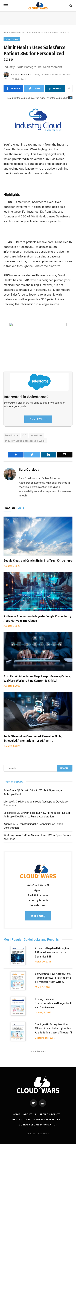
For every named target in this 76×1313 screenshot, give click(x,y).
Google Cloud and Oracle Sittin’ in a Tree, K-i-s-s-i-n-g (38, 560)
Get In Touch (21, 1119)
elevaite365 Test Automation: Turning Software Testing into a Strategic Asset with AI (53, 977)
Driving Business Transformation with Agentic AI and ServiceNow (53, 1003)
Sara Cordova (21, 74)
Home (7, 32)
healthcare (11, 435)
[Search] (70, 6)
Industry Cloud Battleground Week (25, 440)
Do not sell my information (38, 1124)
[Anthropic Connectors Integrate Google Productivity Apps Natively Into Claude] (38, 591)
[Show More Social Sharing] (69, 88)
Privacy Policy (50, 1114)
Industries (36, 435)
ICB (24, 435)
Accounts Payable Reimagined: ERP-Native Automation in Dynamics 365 (53, 952)
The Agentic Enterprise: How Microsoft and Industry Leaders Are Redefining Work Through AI (53, 1028)
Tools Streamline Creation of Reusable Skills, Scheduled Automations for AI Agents (33, 738)
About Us (29, 1114)
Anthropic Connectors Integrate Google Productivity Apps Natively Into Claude (37, 618)
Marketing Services (46, 1119)
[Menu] (6, 6)
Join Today (38, 915)
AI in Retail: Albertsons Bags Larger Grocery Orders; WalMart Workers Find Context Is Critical (37, 678)
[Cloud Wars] (38, 6)
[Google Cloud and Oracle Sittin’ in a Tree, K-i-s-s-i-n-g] (38, 536)
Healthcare (12, 39)
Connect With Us (38, 419)
